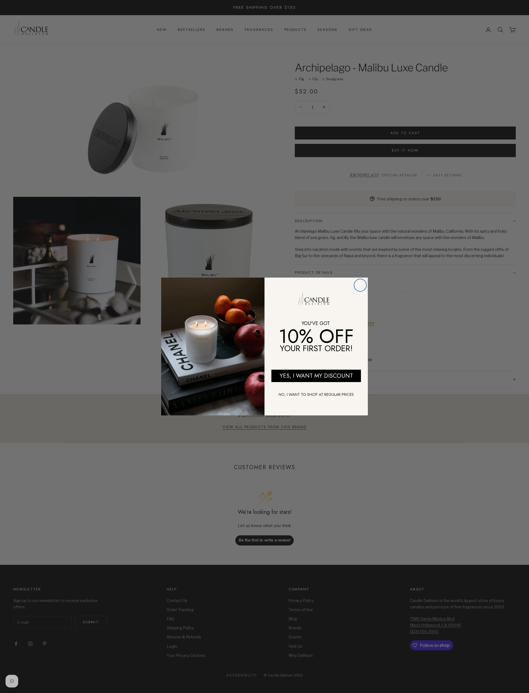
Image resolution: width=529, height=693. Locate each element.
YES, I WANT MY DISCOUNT (316, 376)
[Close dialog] (360, 285)
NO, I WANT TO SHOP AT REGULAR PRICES (316, 394)
